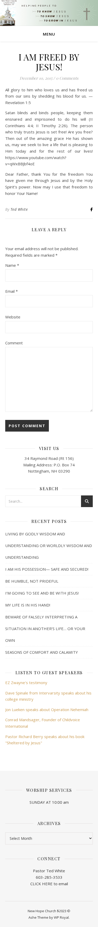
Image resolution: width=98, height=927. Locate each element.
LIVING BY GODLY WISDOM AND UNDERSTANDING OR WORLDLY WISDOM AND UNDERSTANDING (48, 545)
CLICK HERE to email (49, 883)
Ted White (19, 209)
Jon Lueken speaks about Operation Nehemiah (46, 709)
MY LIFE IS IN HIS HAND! (27, 605)
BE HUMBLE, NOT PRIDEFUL (31, 581)
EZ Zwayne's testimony (26, 682)
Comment (14, 342)
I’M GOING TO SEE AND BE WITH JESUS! (42, 593)
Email (11, 291)
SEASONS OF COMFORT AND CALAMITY (41, 652)
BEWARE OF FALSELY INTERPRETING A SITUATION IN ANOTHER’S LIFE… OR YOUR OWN (45, 628)
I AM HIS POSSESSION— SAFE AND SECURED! (46, 569)
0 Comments (67, 78)
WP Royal (61, 917)
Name (12, 265)
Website (12, 316)
